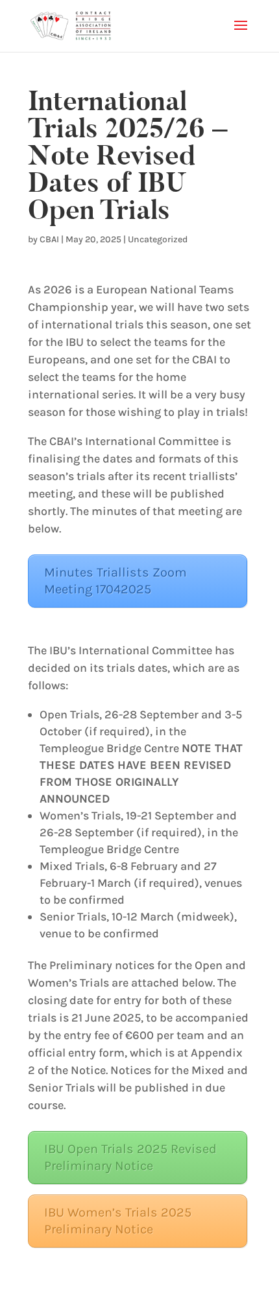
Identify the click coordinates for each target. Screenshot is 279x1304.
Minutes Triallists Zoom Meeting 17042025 (115, 581)
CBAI (49, 239)
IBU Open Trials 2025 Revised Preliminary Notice (130, 1157)
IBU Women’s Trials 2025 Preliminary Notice (117, 1221)
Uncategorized (158, 239)
